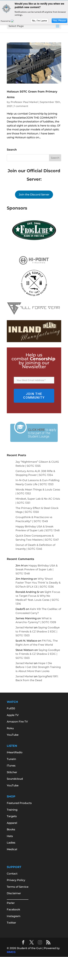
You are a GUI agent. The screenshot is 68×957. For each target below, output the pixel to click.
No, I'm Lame (39, 20)
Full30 (11, 708)
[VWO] (14, 21)
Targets (12, 816)
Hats (10, 836)
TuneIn (11, 759)
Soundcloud (15, 778)
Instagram (13, 916)
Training (12, 809)
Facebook (13, 909)
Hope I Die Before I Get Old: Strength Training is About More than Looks (38, 667)
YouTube (12, 734)
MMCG (11, 952)
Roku (10, 728)
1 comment (21, 106)
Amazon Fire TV (17, 721)
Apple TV (13, 715)
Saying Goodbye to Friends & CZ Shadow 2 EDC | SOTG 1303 (38, 631)
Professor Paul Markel (24, 102)
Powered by (6, 21)
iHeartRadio (14, 752)
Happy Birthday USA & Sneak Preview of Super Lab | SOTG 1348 (37, 569)
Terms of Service (17, 886)
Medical (12, 849)
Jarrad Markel (24, 627)
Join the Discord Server (34, 194)
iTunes (11, 765)
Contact (12, 873)
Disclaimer (14, 893)
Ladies (11, 842)
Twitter (11, 922)
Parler (11, 903)
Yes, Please (59, 20)
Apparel (12, 823)
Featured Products (19, 803)
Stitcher (12, 772)
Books (11, 829)
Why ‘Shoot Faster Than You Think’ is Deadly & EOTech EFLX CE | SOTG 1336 (38, 582)
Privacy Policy (16, 880)
